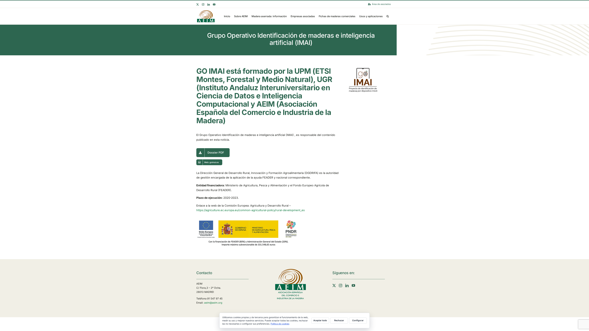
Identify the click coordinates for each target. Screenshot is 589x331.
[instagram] (340, 285)
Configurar (358, 320)
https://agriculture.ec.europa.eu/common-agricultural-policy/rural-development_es (250, 210)
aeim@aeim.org (213, 302)
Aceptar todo (320, 320)
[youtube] (353, 285)
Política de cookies (280, 323)
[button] (388, 16)
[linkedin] (347, 285)
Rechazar (339, 320)
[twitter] (334, 285)
